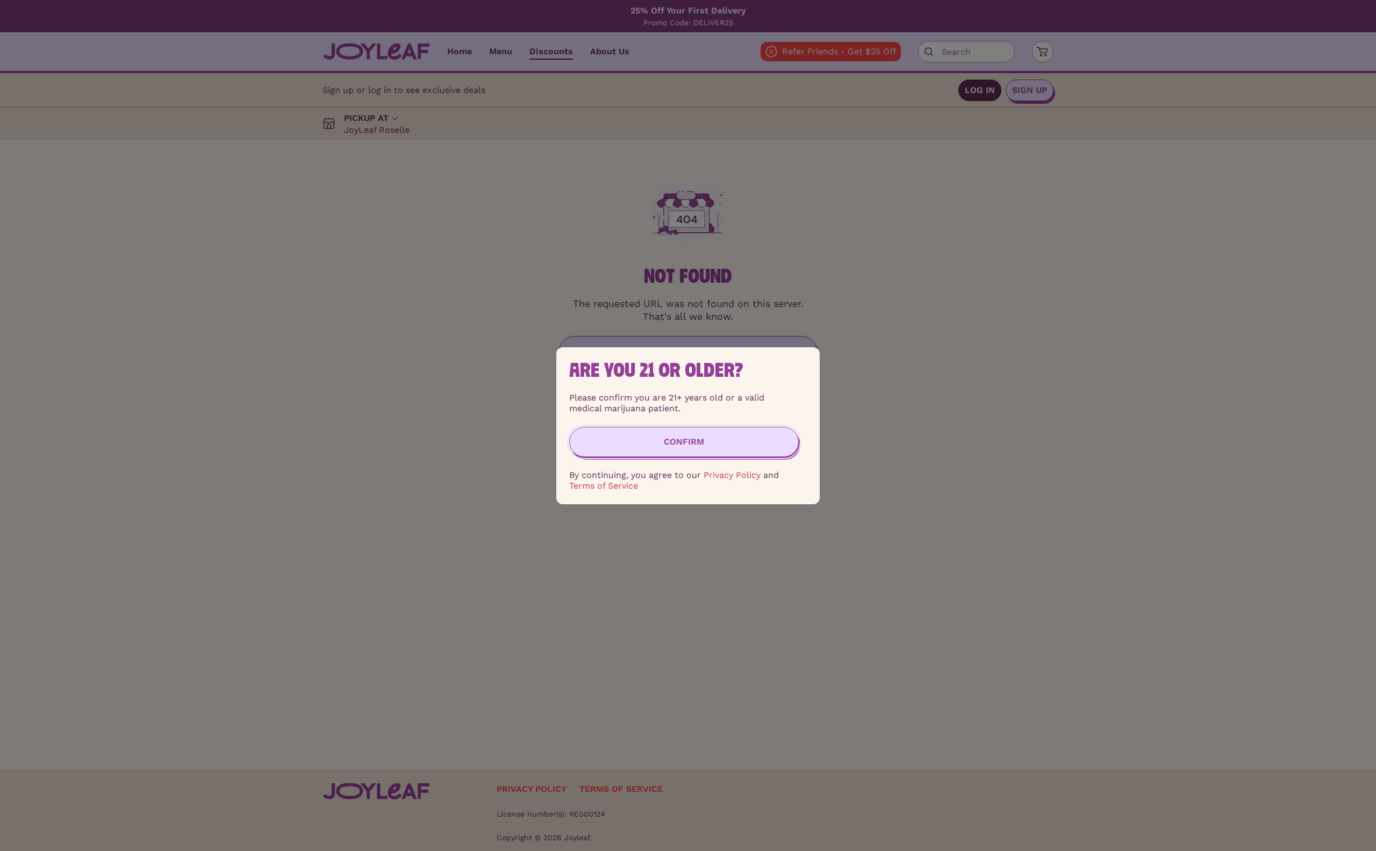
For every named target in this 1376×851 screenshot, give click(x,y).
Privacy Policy (732, 475)
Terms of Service (603, 486)
